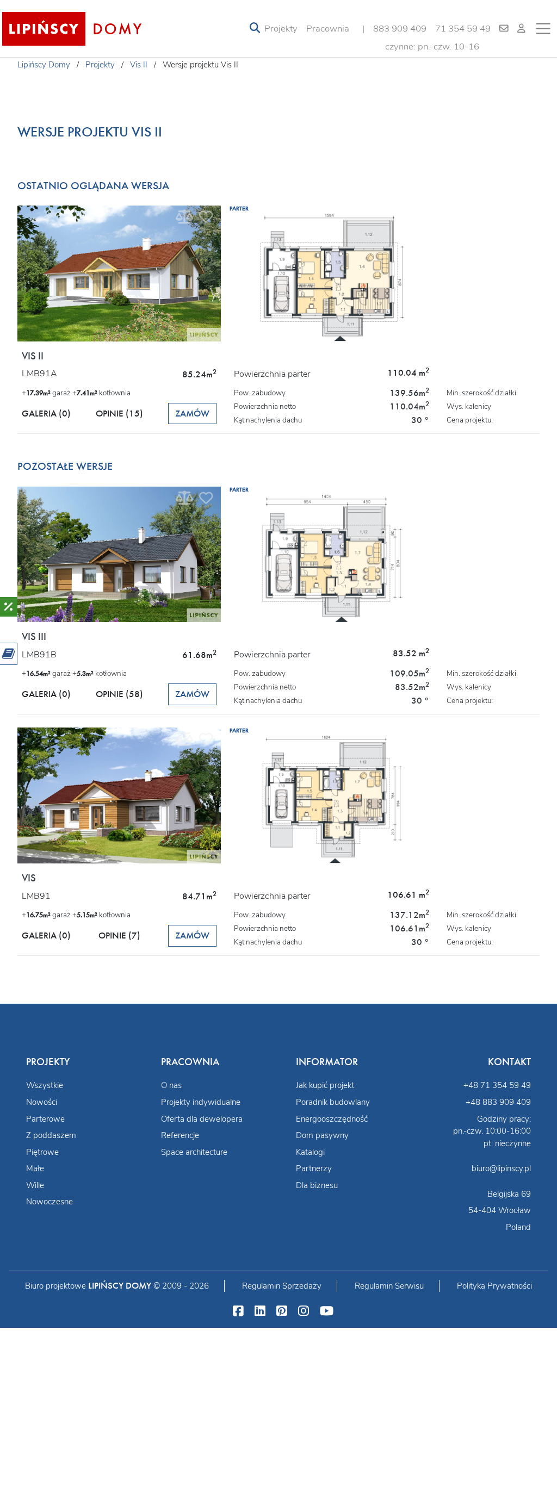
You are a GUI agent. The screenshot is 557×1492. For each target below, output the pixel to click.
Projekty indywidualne (200, 1102)
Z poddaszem (51, 1135)
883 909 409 (399, 28)
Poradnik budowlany (333, 1102)
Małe (35, 1168)
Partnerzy (314, 1168)
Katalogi (310, 1152)
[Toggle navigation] (255, 28)
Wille (35, 1185)
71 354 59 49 (463, 28)
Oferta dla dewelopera (202, 1119)
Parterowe (45, 1119)
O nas (171, 1085)
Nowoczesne (49, 1201)
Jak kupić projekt (325, 1085)
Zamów (192, 413)
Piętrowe (42, 1152)
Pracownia (327, 28)
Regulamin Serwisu (389, 1285)
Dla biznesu (317, 1185)
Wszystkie (44, 1085)
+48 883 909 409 (498, 1102)
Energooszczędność (332, 1119)
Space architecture (194, 1152)
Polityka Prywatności (494, 1285)
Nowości (41, 1102)
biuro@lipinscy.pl (501, 1168)
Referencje (180, 1135)
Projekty (281, 28)
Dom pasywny (322, 1135)
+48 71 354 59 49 (497, 1085)
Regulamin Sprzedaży (281, 1285)
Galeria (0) (46, 413)
